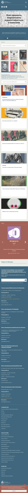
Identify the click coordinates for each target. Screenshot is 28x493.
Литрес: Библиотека (5, 434)
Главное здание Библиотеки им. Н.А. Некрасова (12, 288)
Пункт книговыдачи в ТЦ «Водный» (10, 309)
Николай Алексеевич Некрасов (7, 414)
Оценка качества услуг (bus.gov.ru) (8, 456)
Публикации (3, 470)
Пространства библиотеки (6, 416)
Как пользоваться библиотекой (7, 436)
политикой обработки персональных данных (16, 488)
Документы (3, 422)
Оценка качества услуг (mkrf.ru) (7, 458)
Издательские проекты (5, 426)
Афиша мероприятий (5, 446)
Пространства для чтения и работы (8, 442)
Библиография (4, 444)
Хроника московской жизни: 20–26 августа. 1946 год (13, 143)
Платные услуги (4, 418)
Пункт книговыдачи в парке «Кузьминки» (11, 387)
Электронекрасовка (5, 74)
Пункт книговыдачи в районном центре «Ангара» (13, 327)
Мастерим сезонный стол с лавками (9, 120)
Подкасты (4, 97)
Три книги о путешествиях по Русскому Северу (12, 167)
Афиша (2, 223)
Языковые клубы (4, 448)
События (3, 472)
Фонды (2, 411)
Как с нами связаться (5, 424)
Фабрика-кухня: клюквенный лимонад (10, 211)
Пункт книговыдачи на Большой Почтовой (11, 365)
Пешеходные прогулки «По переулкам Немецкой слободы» (12, 452)
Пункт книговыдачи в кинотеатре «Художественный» (9, 346)
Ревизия (4, 165)
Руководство (3, 420)
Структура (3, 428)
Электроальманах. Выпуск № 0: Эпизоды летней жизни (13, 188)
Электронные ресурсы (5, 440)
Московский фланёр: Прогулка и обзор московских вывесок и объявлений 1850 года (13, 100)
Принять (14, 490)
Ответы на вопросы (5, 454)
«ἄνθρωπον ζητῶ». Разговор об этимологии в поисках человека (14, 250)
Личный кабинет (4, 438)
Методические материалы (6, 468)
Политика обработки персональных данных (9, 409)
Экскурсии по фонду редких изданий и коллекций (10, 450)
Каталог (3, 42)
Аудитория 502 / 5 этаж (14, 253)
